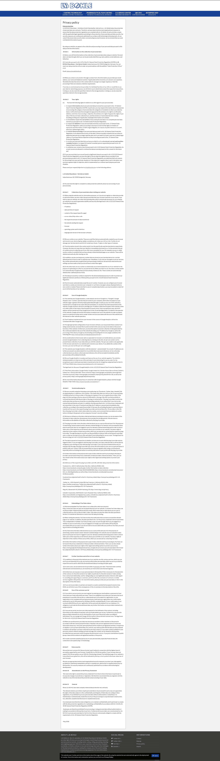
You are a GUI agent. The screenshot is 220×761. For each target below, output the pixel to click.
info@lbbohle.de (90, 167)
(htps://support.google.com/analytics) (87, 381)
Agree (156, 755)
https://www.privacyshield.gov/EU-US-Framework (88, 364)
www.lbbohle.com (69, 752)
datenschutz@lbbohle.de (74, 71)
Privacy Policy (108, 757)
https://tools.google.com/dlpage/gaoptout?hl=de (85, 334)
